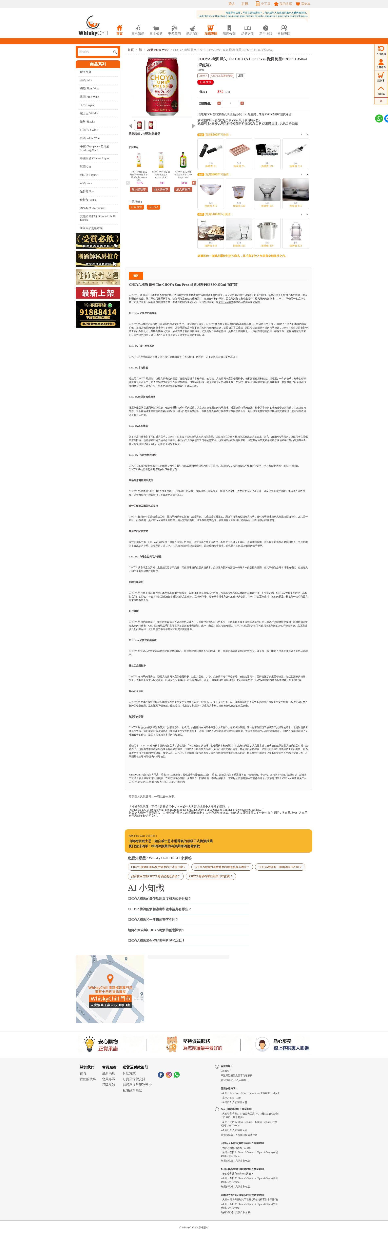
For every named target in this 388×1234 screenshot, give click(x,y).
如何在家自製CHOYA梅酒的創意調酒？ (155, 876)
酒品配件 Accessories (92, 208)
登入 (232, 3)
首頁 (131, 49)
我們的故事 (88, 1079)
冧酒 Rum (86, 183)
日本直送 (136, 207)
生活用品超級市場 (91, 228)
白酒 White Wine (90, 138)
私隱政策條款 (132, 1090)
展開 (241, 75)
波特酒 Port (87, 191)
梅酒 (164, 295)
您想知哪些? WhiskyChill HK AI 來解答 (160, 858)
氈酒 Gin (85, 166)
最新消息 (108, 1073)
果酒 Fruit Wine (89, 96)
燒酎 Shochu (87, 121)
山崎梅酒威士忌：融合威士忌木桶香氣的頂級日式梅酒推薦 (171, 841)
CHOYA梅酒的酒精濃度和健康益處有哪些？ (222, 867)
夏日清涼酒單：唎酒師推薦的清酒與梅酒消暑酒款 (164, 846)
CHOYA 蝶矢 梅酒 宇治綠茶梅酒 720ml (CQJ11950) (183, 174)
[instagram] (169, 1076)
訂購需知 (108, 1084)
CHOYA (153, 207)
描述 (136, 275)
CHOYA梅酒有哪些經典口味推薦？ (211, 876)
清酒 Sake (86, 80)
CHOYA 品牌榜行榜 (222, 75)
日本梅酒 (156, 30)
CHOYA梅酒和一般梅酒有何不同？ (280, 867)
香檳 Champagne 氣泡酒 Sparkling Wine (94, 148)
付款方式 (129, 1073)
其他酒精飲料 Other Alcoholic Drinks (98, 218)
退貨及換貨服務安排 (137, 1084)
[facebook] (161, 1076)
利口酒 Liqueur (89, 174)
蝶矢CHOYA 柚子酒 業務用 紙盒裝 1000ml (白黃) (161, 174)
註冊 (245, 3)
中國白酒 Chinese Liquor (95, 158)
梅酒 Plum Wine (89, 88)
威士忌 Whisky (89, 113)
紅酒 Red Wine (89, 129)
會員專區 (108, 1079)
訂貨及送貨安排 (134, 1079)
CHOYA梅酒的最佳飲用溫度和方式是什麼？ (158, 867)
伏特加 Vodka (88, 199)
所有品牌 (85, 71)
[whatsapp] (177, 1076)
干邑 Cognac (87, 105)
